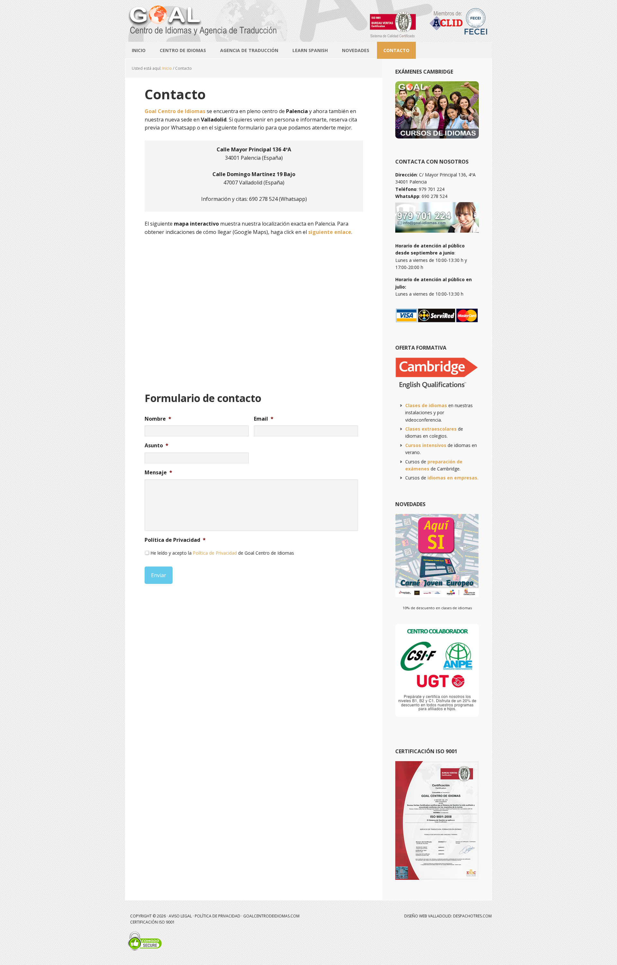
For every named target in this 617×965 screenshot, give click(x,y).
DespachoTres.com (472, 916)
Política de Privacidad (215, 553)
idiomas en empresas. (452, 478)
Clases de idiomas (426, 405)
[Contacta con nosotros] (437, 233)
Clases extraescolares (431, 429)
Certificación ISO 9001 (152, 922)
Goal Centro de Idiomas (175, 111)
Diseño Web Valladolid (427, 916)
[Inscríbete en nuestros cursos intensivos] (437, 135)
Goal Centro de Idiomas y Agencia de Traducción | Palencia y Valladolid (308, 11)
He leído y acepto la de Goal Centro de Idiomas (222, 553)
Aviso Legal (180, 916)
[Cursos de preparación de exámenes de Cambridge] (437, 393)
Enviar (158, 575)
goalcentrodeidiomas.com (271, 916)
